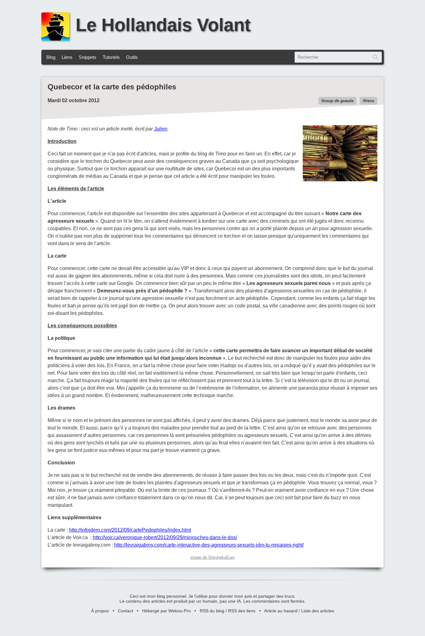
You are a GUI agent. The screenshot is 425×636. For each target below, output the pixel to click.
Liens (67, 57)
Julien (160, 128)
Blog (50, 57)
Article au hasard (280, 610)
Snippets (87, 57)
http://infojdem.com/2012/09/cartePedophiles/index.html (130, 530)
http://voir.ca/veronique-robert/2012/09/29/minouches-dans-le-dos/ (165, 537)
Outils (132, 57)
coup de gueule (338, 100)
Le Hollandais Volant (163, 25)
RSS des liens (241, 610)
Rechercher (375, 57)
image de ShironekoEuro (212, 557)
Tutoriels (111, 57)
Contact (125, 610)
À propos (100, 610)
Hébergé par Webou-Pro (166, 610)
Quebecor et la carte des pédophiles (112, 87)
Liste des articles (317, 610)
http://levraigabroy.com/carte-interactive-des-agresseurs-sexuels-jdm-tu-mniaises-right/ (209, 545)
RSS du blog (212, 610)
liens (369, 100)
